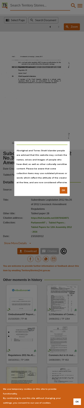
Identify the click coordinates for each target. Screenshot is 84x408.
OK (63, 190)
